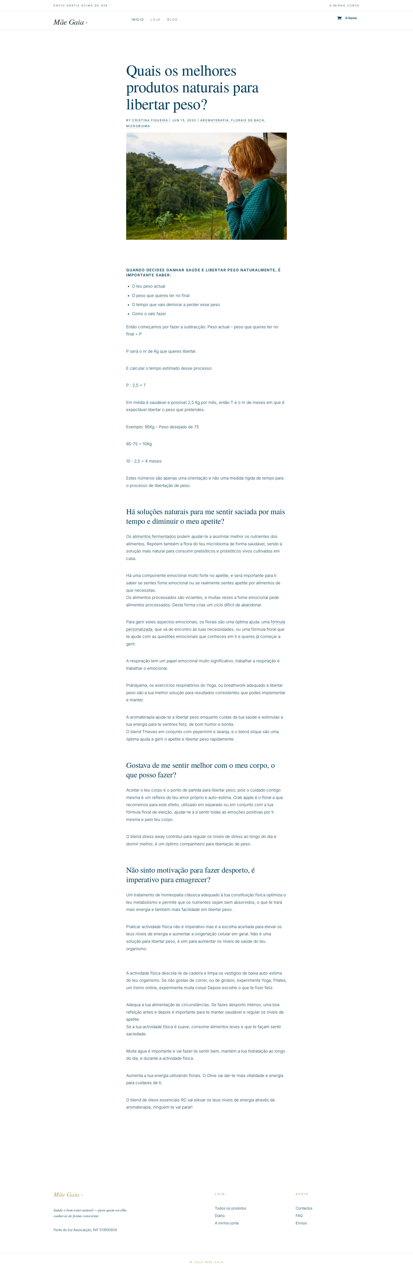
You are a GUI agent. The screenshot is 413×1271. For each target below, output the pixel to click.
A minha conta (344, 5)
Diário (220, 1215)
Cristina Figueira (150, 120)
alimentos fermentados (154, 536)
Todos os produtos (230, 1208)
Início (138, 19)
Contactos (304, 1208)
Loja (156, 19)
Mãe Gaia (70, 22)
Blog (172, 19)
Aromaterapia (214, 120)
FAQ (299, 1215)
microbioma (138, 126)
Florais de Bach (247, 120)
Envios (301, 1223)
